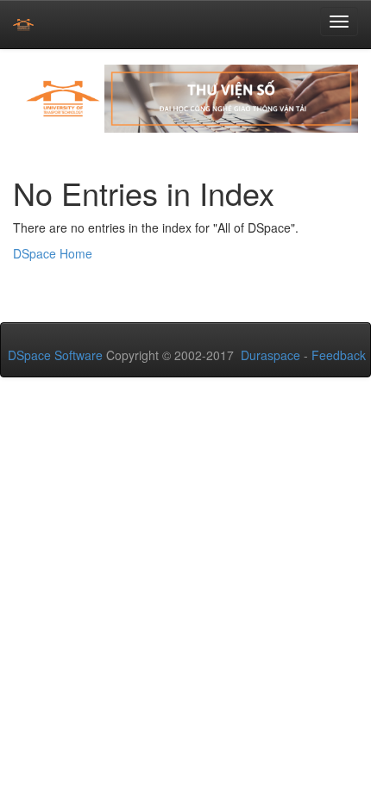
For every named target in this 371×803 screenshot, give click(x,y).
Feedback (338, 355)
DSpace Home (52, 253)
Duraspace (270, 355)
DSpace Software (55, 355)
